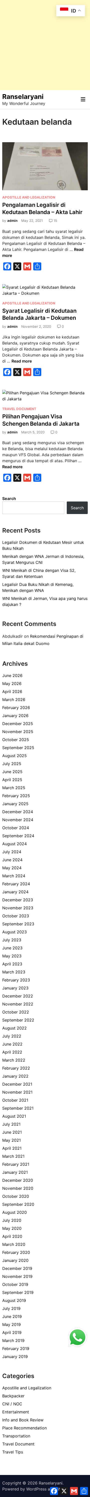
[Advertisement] (45, 45)
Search (9, 498)
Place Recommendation (24, 1427)
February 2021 (15, 1164)
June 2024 (12, 859)
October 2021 (15, 1100)
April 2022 (12, 1052)
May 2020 (12, 1228)
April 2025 (12, 779)
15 (55, 221)
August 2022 (14, 1028)
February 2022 (16, 1068)
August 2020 (14, 1212)
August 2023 (14, 931)
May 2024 (12, 867)
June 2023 (12, 947)
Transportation (16, 1435)
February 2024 (16, 883)
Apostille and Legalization (28, 197)
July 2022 (11, 1036)
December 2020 (17, 1180)
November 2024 (17, 819)
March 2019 (13, 1340)
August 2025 (14, 755)
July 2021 (11, 1124)
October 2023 (15, 915)
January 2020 (15, 1260)
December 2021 (17, 1084)
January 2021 (15, 1172)
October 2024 (15, 827)
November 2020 (17, 1188)
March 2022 (13, 1060)
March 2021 (13, 1156)
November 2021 (17, 1092)
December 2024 (17, 811)
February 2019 (15, 1348)
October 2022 (15, 1012)
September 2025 (18, 747)
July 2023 (11, 939)
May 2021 (11, 1140)
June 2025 (12, 771)
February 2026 (16, 707)
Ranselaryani (23, 96)
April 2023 (12, 963)
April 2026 (12, 691)
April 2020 (12, 1236)
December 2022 (17, 996)
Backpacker (13, 1395)
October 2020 (15, 1196)
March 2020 (13, 1244)
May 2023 (12, 955)
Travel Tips (12, 1451)
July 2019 (11, 1308)
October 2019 (15, 1284)
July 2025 (11, 763)
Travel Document (19, 409)
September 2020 (18, 1204)
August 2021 (14, 1116)
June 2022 (12, 1044)
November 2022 (17, 1004)
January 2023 (15, 987)
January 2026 (15, 715)
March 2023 (13, 971)
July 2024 (11, 851)
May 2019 (11, 1324)
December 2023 (17, 899)
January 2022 (15, 1076)
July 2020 (11, 1220)
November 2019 (17, 1276)
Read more (22, 361)
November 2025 (17, 731)
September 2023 (18, 923)
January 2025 (15, 803)
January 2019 (15, 1356)
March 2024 (13, 875)
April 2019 (12, 1332)
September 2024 (18, 835)
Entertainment (15, 1411)
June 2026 (12, 675)
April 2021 (12, 1148)
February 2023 (16, 979)
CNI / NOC (12, 1403)
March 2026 (13, 699)
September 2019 (18, 1292)
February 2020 (16, 1252)
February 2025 (16, 795)
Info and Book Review (23, 1419)
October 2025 (15, 739)
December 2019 (17, 1268)
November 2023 (17, 907)
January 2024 (15, 891)
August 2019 (14, 1300)
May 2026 (12, 683)
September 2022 (18, 1020)
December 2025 (17, 723)
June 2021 (12, 1132)
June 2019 (12, 1316)
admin (12, 221)
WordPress (36, 1488)
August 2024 (14, 843)
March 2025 (13, 787)
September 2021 (18, 1108)
